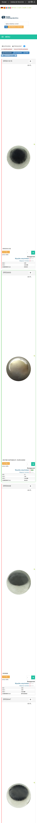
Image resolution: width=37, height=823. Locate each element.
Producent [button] (18, 46)
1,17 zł (5, 252)
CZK (19, 8)
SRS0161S (7, 61)
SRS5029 (7, 486)
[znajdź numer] (6, 27)
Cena (26, 52)
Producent (8, 52)
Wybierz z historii (16, 27)
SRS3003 (7, 272)
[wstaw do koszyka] (33, 253)
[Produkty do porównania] (31, 2)
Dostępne (18, 52)
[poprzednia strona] (2, 55)
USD (29, 8)
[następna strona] (15, 55)
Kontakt (4, 2)
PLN (14, 8)
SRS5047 (7, 699)
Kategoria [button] (7, 46)
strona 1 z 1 (9, 55)
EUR (24, 8)
